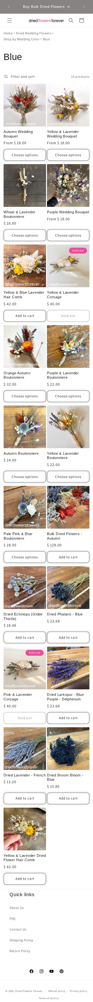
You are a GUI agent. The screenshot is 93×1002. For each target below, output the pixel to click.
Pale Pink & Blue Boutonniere (18, 536)
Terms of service (49, 998)
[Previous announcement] (9, 7)
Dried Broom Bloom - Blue (65, 777)
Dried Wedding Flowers (34, 33)
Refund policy (56, 991)
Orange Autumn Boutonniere (17, 375)
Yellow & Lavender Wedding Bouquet (63, 134)
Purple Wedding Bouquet (68, 212)
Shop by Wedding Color (22, 39)
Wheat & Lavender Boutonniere (19, 214)
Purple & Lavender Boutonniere (63, 375)
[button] (9, 20)
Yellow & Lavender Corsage (63, 294)
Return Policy (20, 951)
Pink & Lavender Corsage (18, 696)
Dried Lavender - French (25, 775)
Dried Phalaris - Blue (65, 614)
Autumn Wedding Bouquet (18, 134)
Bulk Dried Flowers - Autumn (64, 536)
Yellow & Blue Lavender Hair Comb (24, 294)
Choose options (25, 155)
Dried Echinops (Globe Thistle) (23, 616)
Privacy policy (79, 991)
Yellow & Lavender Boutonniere (63, 455)
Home (8, 33)
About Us (17, 908)
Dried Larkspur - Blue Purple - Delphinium (65, 696)
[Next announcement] (84, 7)
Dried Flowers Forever (28, 991)
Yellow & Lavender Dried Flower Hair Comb (25, 857)
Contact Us (18, 929)
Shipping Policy (21, 940)
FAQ (13, 918)
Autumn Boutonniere (21, 453)
